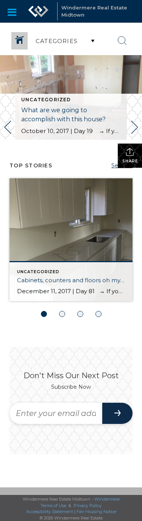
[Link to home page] (38, 11)
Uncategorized (46, 99)
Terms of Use (53, 505)
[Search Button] (122, 41)
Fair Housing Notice (96, 511)
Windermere (107, 499)
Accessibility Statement (49, 511)
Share (130, 161)
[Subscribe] (117, 413)
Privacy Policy (87, 505)
